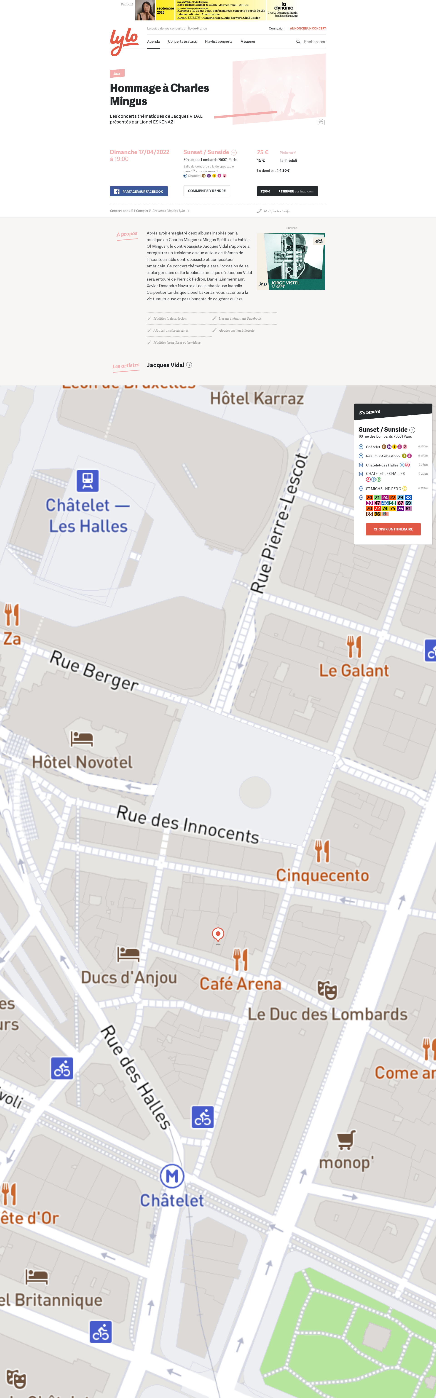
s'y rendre (207, 191)
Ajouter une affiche (301, 122)
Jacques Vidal (165, 365)
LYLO (124, 42)
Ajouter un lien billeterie (237, 330)
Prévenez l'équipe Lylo (147, 211)
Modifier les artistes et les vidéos (177, 342)
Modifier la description (170, 318)
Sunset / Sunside (206, 152)
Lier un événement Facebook (240, 318)
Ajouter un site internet (171, 330)
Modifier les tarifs (277, 211)
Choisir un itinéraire (393, 529)
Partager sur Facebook (143, 192)
